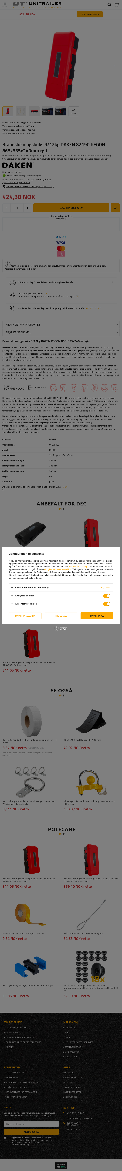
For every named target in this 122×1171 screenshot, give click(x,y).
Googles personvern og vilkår (57, 569)
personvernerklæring (78, 566)
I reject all (61, 615)
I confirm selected (25, 615)
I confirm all (97, 615)
